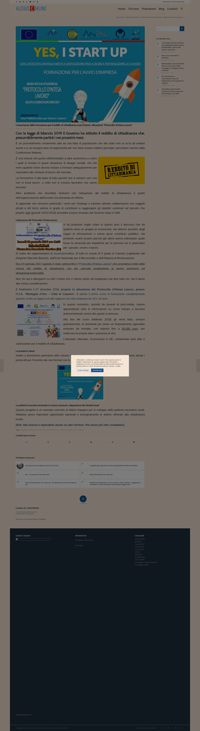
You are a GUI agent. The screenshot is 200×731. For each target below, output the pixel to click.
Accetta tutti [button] (97, 370)
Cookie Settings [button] (83, 370)
